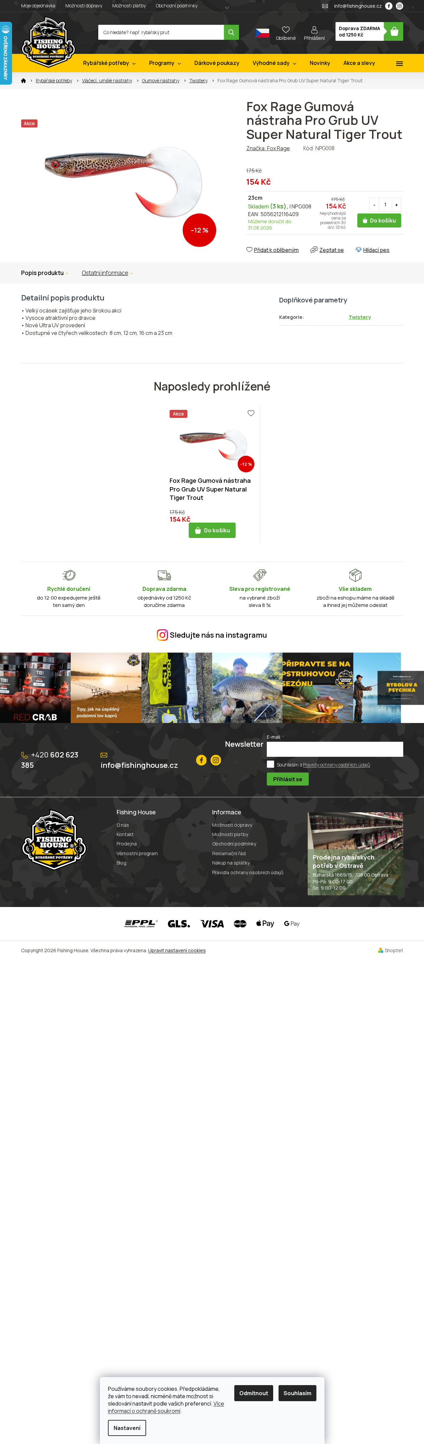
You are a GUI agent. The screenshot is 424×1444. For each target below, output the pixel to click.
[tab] (107, 273)
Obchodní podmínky (176, 5)
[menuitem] (109, 63)
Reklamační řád (229, 853)
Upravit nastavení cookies (177, 950)
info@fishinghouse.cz (139, 765)
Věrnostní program (137, 853)
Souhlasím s (323, 764)
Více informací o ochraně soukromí (166, 1407)
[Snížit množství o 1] (374, 204)
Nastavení (127, 1428)
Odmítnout (253, 1393)
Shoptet (394, 950)
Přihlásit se (287, 779)
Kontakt (125, 834)
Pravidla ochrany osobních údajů (247, 872)
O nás (123, 825)
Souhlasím (297, 1393)
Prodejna (127, 843)
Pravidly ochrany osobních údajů (336, 764)
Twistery (360, 317)
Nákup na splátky (231, 863)
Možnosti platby (129, 5)
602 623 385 (49, 760)
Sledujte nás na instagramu (218, 635)
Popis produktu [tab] (42, 273)
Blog (121, 863)
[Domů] (23, 80)
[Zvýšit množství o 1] (396, 204)
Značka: (268, 148)
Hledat (231, 32)
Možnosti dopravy (83, 5)
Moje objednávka (38, 5)
